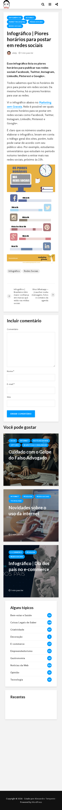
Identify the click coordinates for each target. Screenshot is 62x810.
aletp (14, 53)
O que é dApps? (35, 704)
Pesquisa (28, 496)
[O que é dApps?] (17, 707)
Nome (10, 371)
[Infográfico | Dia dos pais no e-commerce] (31, 571)
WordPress (37, 802)
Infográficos (15, 18)
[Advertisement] (31, 754)
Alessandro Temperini (45, 798)
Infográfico (14, 271)
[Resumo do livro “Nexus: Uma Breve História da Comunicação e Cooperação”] (17, 721)
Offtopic (15, 445)
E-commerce (16, 552)
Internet (30, 18)
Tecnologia (16, 501)
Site (9, 397)
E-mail (10, 384)
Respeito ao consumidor (35, 445)
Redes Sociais (15, 26)
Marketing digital (17, 22)
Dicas (13, 441)
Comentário (12, 329)
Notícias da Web (40, 441)
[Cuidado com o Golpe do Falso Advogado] (31, 459)
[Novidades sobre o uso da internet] (31, 515)
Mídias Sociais (36, 22)
